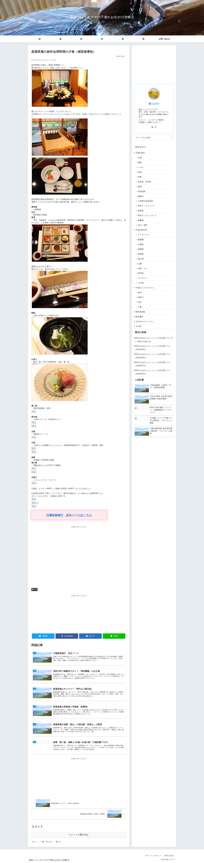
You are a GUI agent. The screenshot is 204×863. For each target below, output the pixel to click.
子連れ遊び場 (141, 230)
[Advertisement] (78, 557)
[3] (59, 156)
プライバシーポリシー (153, 856)
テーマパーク (143, 235)
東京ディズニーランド (147, 215)
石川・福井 (142, 225)
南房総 (141, 211)
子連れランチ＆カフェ (145, 288)
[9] (59, 401)
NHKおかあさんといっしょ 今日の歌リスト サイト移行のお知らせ (153, 339)
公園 (140, 264)
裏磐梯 (141, 220)
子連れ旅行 (140, 153)
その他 (141, 283)
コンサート (142, 278)
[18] (33, 472)
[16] (33, 452)
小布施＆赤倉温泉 (145, 201)
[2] (59, 107)
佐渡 (140, 172)
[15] (33, 468)
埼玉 (140, 302)
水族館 (141, 244)
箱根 (140, 162)
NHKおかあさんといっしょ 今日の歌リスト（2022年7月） (152, 364)
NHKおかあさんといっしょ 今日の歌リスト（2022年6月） (152, 372)
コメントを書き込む (79, 834)
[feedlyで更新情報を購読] (152, 127)
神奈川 (141, 297)
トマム (141, 167)
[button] (171, 137)
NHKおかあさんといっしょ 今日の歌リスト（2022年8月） (152, 356)
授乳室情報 (140, 312)
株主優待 (139, 317)
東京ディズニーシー (146, 206)
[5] (59, 262)
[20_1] (34, 503)
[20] (33, 499)
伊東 (140, 177)
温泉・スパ (142, 268)
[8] (59, 354)
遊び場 (141, 259)
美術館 (141, 254)
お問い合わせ (164, 39)
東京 (140, 293)
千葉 (140, 307)
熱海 (140, 187)
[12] (33, 437)
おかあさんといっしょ (145, 321)
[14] (33, 426)
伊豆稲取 (141, 191)
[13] (33, 423)
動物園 (141, 240)
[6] (59, 308)
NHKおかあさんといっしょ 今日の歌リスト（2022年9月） (152, 347)
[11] (33, 411)
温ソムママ (154, 103)
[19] (33, 483)
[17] (33, 448)
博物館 (141, 249)
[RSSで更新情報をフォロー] (155, 127)
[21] (33, 506)
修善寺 (141, 196)
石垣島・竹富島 (144, 182)
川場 (35, 589)
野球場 (141, 273)
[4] (59, 194)
